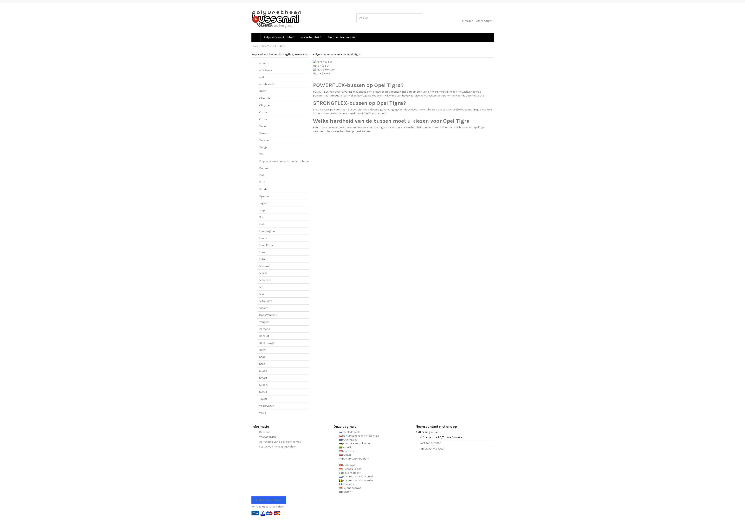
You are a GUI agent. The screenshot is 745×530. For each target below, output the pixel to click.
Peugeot (264, 322)
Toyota (263, 399)
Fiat (261, 175)
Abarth (263, 63)
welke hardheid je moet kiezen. (351, 131)
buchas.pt (348, 465)
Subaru (263, 385)
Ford (262, 182)
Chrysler (264, 105)
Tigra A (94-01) (321, 65)
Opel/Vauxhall (268, 315)
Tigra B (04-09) (322, 73)
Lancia (263, 238)
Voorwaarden (267, 437)
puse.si (346, 454)
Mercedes (265, 280)
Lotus (262, 259)
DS (261, 154)
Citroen (264, 112)
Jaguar (263, 203)
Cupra (263, 119)
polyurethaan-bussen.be (357, 480)
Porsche (264, 329)
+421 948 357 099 (430, 443)
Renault (264, 336)
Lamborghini (267, 231)
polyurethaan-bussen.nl (357, 476)
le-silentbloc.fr (351, 472)
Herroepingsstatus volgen (267, 506)
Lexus (262, 252)
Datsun (264, 140)
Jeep (262, 210)
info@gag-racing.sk (432, 449)
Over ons (264, 432)
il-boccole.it (349, 484)
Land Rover (266, 245)
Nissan (263, 308)
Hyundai (264, 196)
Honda (263, 189)
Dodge (263, 147)
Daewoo (264, 133)
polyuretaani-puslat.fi (355, 458)
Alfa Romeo (266, 70)
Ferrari (263, 168)
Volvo (262, 412)
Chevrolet (265, 98)
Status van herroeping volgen (277, 446)
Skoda (263, 371)
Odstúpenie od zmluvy (269, 500)
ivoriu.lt (346, 447)
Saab (262, 357)
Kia (261, 217)
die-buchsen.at (351, 488)
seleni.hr (347, 491)
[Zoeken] (419, 17)
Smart (263, 378)
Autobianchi (267, 84)
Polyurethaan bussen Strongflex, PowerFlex (279, 54)
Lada (262, 224)
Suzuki (263, 392)
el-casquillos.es (351, 469)
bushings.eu (349, 439)
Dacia (262, 126)
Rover (262, 350)
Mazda (263, 273)
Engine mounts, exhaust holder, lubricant (285, 161)
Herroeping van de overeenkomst (280, 441)
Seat (262, 364)
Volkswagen (266, 405)
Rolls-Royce (266, 343)
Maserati (264, 266)
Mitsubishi (266, 301)
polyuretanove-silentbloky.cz (360, 435)
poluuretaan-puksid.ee (356, 443)
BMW (262, 91)
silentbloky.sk (351, 432)
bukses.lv (348, 451)
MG (261, 287)
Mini (261, 294)
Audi (261, 77)
